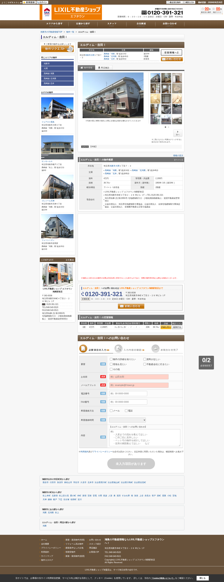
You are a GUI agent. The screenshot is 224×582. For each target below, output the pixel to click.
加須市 (60, 482)
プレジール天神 (48, 201)
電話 (130, 410)
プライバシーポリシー (102, 451)
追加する (177, 327)
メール (116, 410)
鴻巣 (113, 54)
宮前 (90, 496)
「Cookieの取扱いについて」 (163, 578)
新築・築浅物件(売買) (75, 540)
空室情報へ (170, 52)
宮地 (174, 496)
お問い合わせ (95, 540)
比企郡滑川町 (101, 482)
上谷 (141, 496)
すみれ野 (126, 496)
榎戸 (55, 499)
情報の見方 (178, 155)
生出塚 (66, 499)
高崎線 (106, 54)
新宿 (84, 496)
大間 (92, 55)
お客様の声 (94, 552)
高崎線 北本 (49, 83)
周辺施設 (93, 548)
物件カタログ (47, 560)
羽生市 (76, 482)
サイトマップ (47, 556)
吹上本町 (47, 496)
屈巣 (164, 496)
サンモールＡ (47, 161)
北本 (113, 59)
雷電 (95, 496)
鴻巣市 (88, 55)
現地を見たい (120, 364)
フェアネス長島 (48, 122)
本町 (79, 496)
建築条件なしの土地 (74, 548)
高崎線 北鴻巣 (50, 78)
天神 (45, 499)
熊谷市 (46, 482)
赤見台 (148, 496)
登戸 (154, 496)
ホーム (44, 540)
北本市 (91, 482)
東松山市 (68, 482)
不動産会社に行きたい (157, 364)
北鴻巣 (114, 56)
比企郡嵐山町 (114, 482)
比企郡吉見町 (140, 482)
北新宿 (55, 496)
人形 (110, 496)
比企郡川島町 (127, 482)
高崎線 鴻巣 (49, 73)
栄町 (159, 496)
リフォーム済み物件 (74, 544)
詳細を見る (166, 327)
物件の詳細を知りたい (124, 359)
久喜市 (83, 482)
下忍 (60, 499)
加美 (136, 496)
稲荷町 (73, 499)
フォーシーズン (48, 240)
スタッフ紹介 (95, 544)
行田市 (53, 482)
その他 (116, 369)
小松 (169, 496)
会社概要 (45, 544)
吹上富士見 (64, 496)
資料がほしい (153, 359)
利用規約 (85, 451)
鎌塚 (50, 499)
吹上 (57, 513)
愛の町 (73, 496)
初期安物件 (70, 552)
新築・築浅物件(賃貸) (75, 556)
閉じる (203, 578)
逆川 (80, 499)
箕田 (119, 496)
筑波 (105, 496)
